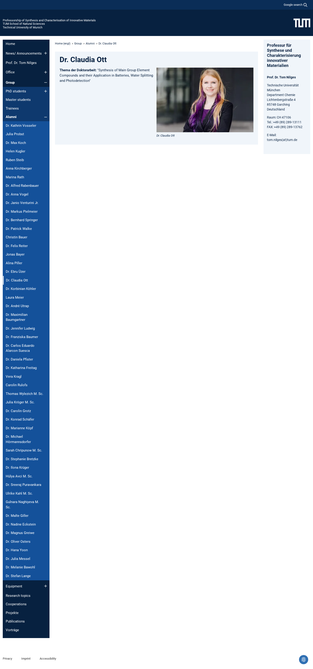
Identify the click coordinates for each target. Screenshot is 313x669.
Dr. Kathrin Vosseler (21, 126)
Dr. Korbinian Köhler (21, 289)
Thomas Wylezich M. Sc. (24, 394)
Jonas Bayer (15, 254)
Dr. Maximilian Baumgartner (16, 317)
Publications (15, 621)
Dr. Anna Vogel (17, 194)
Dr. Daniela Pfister (19, 359)
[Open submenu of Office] (45, 72)
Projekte (12, 613)
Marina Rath (15, 177)
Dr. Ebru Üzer (15, 272)
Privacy (7, 658)
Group (10, 82)
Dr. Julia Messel (18, 559)
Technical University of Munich (22, 27)
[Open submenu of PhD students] (45, 91)
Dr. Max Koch (16, 143)
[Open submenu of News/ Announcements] (45, 53)
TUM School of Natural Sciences (24, 23)
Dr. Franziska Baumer (22, 337)
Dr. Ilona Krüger (17, 467)
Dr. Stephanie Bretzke (22, 459)
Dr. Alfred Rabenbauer (22, 186)
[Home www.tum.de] (302, 23)
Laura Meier (15, 297)
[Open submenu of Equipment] (45, 586)
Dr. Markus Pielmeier (22, 211)
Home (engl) (62, 43)
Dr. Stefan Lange (18, 576)
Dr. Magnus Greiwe (20, 533)
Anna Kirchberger (19, 168)
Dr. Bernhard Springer (22, 220)
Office (10, 72)
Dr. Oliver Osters (18, 542)
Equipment (14, 586)
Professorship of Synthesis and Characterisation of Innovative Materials (49, 20)
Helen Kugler (15, 151)
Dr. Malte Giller (17, 516)
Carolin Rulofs (16, 385)
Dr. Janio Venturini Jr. (22, 203)
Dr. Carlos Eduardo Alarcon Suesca (20, 348)
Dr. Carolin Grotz (18, 411)
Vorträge (12, 630)
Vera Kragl (14, 376)
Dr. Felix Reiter (17, 246)
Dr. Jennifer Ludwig (20, 328)
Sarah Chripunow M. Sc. (24, 450)
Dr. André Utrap (17, 306)
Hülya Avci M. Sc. (19, 476)
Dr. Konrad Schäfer (20, 419)
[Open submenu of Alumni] (45, 117)
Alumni (11, 117)
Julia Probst (15, 134)
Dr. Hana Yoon (17, 550)
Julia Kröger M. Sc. (20, 402)
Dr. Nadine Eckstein (21, 524)
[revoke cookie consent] (303, 659)
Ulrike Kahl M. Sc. (19, 493)
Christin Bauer (16, 237)
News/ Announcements (24, 53)
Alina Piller (14, 263)
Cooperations (16, 604)
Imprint (25, 658)
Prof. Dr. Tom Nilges (21, 63)
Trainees (12, 108)
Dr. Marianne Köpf (19, 428)
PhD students (16, 91)
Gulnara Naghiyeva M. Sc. (22, 504)
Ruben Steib (15, 160)
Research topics (18, 596)
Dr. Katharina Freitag (21, 368)
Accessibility (48, 658)
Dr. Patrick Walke (19, 229)
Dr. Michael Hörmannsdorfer (18, 439)
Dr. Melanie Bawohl (20, 567)
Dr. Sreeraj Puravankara (23, 485)
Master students (18, 100)
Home (10, 44)
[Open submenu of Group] (45, 82)
